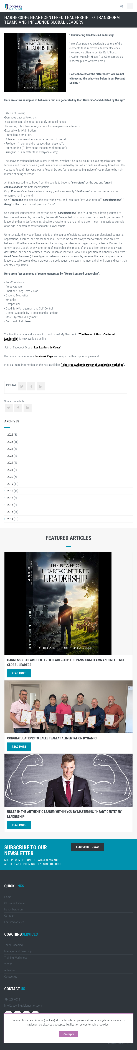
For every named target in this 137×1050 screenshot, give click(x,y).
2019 (10, 484)
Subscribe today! (87, 847)
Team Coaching (13, 945)
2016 (10, 505)
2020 (10, 477)
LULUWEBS (128, 1043)
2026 (10, 434)
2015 (10, 512)
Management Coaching (18, 951)
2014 (10, 519)
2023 (10, 455)
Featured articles (14, 922)
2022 (10, 462)
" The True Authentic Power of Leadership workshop (92, 364)
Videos (8, 964)
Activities (9, 970)
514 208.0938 (12, 999)
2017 (10, 498)
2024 (10, 448)
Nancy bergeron (13, 909)
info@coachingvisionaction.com (23, 1005)
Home (7, 897)
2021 (10, 470)
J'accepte (68, 1034)
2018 (10, 491)
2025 (10, 442)
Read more (19, 673)
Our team (9, 915)
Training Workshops (15, 957)
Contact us (10, 976)
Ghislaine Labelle (14, 903)
